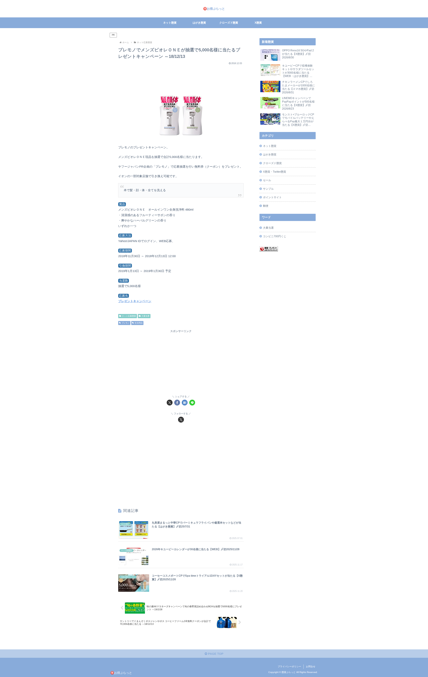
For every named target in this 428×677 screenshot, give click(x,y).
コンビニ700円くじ (274, 236)
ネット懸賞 (269, 145)
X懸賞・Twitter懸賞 (274, 171)
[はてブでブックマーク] (185, 402)
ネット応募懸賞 (129, 316)
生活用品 (139, 323)
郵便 (265, 205)
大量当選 (145, 316)
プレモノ (126, 323)
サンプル (268, 188)
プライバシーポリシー (289, 666)
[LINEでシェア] (192, 402)
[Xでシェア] (170, 402)
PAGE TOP (215, 653)
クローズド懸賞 (272, 163)
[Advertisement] (181, 76)
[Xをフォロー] (181, 420)
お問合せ (310, 666)
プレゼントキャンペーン (134, 301)
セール (267, 180)
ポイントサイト (272, 197)
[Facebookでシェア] (177, 402)
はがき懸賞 (269, 154)
